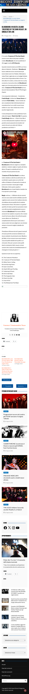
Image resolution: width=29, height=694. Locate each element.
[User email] (19, 335)
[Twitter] (10, 335)
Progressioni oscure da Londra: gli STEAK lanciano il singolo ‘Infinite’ (14, 416)
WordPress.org (6, 675)
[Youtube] (16, 335)
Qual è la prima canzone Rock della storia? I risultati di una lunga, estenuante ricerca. (19, 600)
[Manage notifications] (25, 690)
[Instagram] (14, 335)
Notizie (16, 35)
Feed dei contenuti (7, 668)
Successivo (21, 386)
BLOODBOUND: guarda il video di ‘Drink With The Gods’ (20, 360)
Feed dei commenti (7, 672)
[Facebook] (12, 335)
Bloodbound (7, 380)
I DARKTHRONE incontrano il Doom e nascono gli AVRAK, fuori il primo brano (13, 446)
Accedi (3, 664)
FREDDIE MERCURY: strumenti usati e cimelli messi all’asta (13, 478)
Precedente (8, 386)
